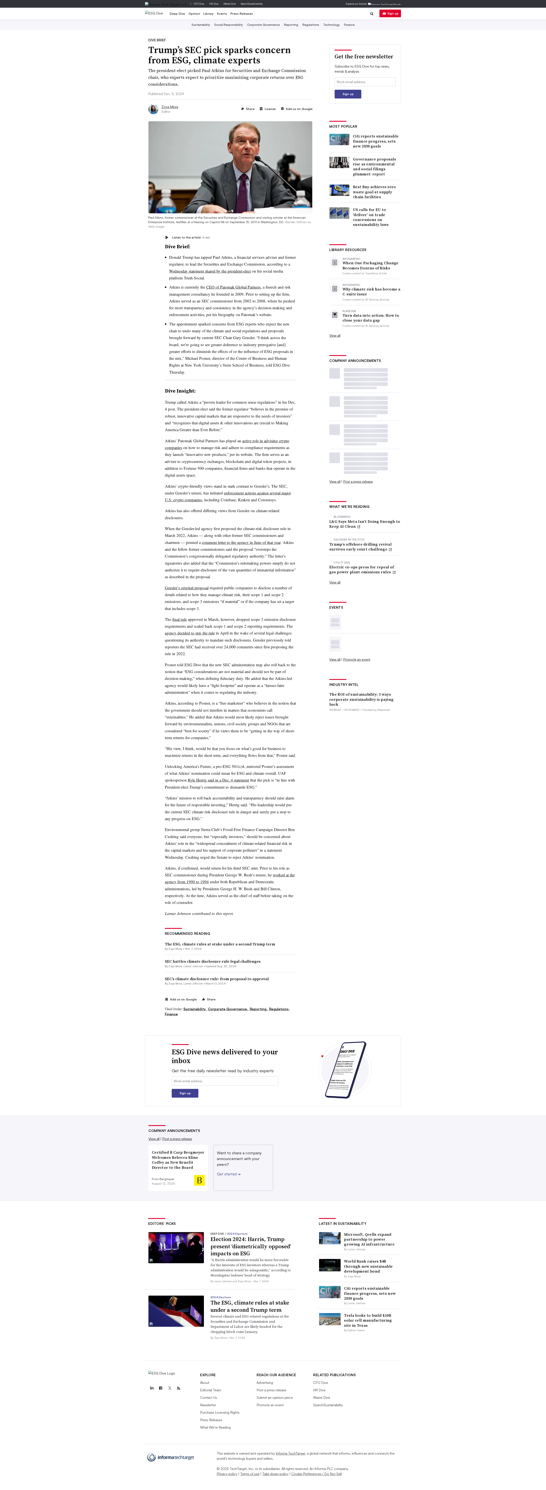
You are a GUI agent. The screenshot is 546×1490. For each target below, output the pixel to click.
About (204, 1382)
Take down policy (275, 1474)
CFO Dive (199, 3)
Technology (331, 24)
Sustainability (201, 24)
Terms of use (250, 1474)
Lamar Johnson (193, 966)
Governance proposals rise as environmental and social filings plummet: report (374, 167)
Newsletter (208, 1405)
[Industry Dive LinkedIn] (151, 1388)
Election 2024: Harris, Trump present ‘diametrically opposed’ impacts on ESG (251, 1246)
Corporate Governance (263, 24)
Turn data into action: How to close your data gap (371, 318)
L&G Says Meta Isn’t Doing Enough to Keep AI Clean (364, 524)
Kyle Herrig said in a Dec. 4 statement (218, 780)
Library (208, 13)
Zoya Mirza (169, 107)
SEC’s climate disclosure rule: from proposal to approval (217, 978)
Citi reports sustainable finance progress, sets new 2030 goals (376, 141)
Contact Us (208, 1397)
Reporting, (259, 1009)
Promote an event (356, 659)
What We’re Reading (215, 1427)
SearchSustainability (252, 3)
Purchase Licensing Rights (220, 1412)
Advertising (265, 1382)
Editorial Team (210, 1390)
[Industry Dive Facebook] (160, 1388)
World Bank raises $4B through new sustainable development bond (368, 1266)
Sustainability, (195, 1009)
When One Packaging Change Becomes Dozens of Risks (371, 265)
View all (334, 335)
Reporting (291, 24)
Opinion (194, 13)
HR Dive (213, 3)
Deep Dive (177, 13)
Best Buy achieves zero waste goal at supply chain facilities (374, 191)
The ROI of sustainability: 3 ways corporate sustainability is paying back (361, 699)
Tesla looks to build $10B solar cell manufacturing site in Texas (368, 1320)
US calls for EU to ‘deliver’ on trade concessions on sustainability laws (371, 217)
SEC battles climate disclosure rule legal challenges (213, 961)
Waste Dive (230, 3)
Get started (229, 1174)
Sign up (392, 13)
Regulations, (279, 1009)
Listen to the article (191, 237)
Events (222, 13)
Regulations (310, 24)
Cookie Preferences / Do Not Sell (316, 1474)
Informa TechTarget (290, 1453)
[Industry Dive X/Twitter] (169, 1388)
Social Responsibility (228, 24)
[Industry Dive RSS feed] (178, 1388)
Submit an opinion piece (275, 1397)
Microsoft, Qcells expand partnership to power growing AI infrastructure (369, 1239)
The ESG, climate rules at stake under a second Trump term (220, 944)
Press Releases (242, 13)
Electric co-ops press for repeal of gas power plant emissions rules (361, 570)
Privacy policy (227, 1474)
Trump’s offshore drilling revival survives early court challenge (360, 547)
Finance (349, 24)
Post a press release (358, 481)
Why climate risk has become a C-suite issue (372, 292)
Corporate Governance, (228, 1009)
